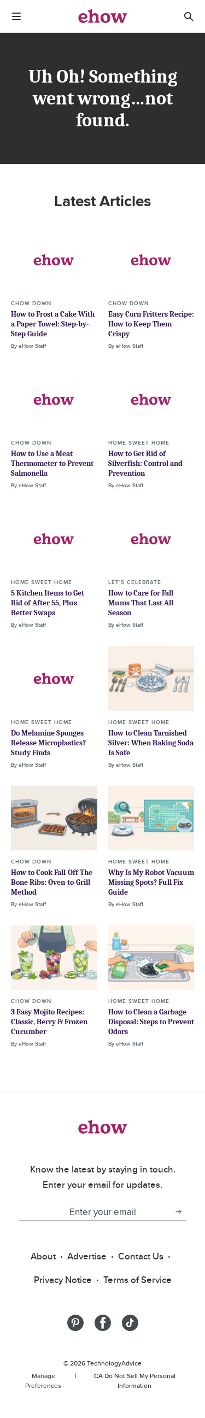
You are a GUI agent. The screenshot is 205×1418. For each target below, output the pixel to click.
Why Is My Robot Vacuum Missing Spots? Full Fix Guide (151, 882)
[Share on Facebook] (103, 1323)
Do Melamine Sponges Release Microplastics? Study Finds (48, 742)
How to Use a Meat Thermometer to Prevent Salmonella (52, 463)
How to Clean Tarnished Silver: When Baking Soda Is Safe (151, 742)
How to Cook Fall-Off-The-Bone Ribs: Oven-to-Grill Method (53, 882)
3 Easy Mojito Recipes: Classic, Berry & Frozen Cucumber (49, 1021)
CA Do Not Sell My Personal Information (134, 1380)
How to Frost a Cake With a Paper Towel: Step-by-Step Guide (53, 324)
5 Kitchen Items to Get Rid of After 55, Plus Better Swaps (47, 602)
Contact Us (140, 1256)
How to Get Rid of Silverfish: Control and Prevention (145, 463)
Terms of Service (137, 1279)
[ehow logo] (102, 16)
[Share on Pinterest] (75, 1323)
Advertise (87, 1256)
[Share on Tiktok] (130, 1323)
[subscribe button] (178, 1211)
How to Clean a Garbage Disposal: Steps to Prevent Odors (151, 1021)
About (43, 1256)
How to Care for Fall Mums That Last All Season (140, 602)
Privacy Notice (63, 1279)
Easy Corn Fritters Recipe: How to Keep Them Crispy (151, 324)
